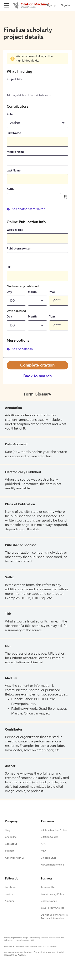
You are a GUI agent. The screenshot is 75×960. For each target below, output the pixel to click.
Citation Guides (49, 837)
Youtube (10, 901)
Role (10, 114)
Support (9, 851)
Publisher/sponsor (18, 248)
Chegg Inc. (11, 837)
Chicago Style (48, 858)
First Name (14, 133)
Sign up (51, 5)
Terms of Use (48, 887)
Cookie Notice (49, 901)
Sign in (65, 5)
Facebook (10, 887)
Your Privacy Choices (52, 908)
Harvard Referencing (52, 865)
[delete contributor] (65, 197)
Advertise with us (14, 858)
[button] (37, 123)
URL (9, 267)
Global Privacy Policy (52, 894)
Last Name (14, 170)
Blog (7, 830)
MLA (43, 851)
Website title (15, 229)
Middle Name (16, 151)
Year (52, 292)
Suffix (10, 189)
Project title (14, 79)
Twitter (9, 894)
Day (9, 292)
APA (43, 844)
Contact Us (11, 844)
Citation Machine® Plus (53, 830)
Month (32, 292)
